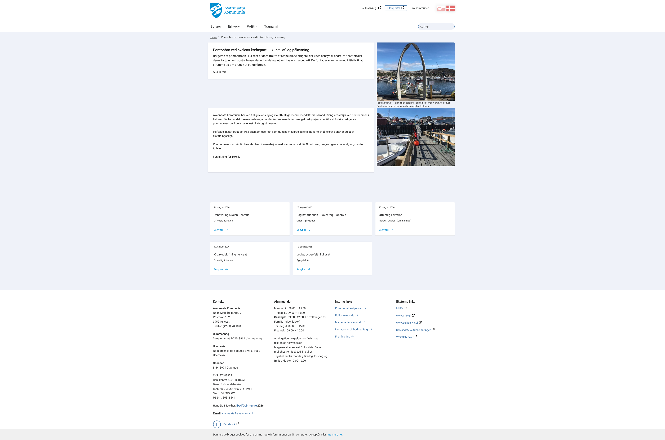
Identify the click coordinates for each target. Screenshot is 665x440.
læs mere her (334, 434)
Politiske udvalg (344, 315)
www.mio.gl (403, 315)
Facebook (229, 424)
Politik (252, 26)
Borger (215, 26)
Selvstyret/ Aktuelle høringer (413, 330)
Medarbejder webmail (348, 322)
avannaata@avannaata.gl (237, 413)
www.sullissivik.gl (407, 322)
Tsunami (271, 26)
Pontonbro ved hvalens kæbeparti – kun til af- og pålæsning (253, 37)
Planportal (393, 8)
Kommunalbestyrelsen (348, 308)
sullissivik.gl (369, 8)
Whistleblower (404, 337)
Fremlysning (342, 336)
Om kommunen (419, 8)
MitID (399, 308)
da (450, 8)
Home (213, 37)
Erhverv (234, 26)
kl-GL (441, 8)
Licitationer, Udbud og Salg (352, 329)
